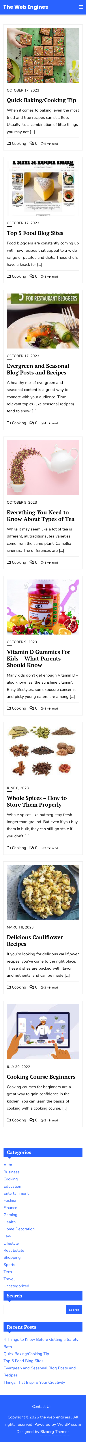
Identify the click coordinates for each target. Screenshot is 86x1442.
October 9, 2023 (22, 502)
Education (12, 1186)
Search (14, 1295)
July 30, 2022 (18, 1066)
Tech (8, 1271)
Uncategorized (16, 1286)
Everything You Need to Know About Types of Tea (41, 516)
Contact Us (42, 1406)
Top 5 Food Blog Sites (35, 233)
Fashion (10, 1200)
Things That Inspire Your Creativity (34, 1382)
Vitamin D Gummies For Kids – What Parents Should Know (38, 658)
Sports (9, 1264)
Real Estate (14, 1250)
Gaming (10, 1214)
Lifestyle (11, 1243)
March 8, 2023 (20, 927)
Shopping (12, 1257)
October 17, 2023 (23, 90)
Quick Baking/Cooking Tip (41, 100)
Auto (8, 1164)
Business (12, 1172)
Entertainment (16, 1193)
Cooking (18, 143)
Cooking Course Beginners (41, 1076)
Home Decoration (19, 1229)
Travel (9, 1279)
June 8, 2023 (18, 788)
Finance (10, 1207)
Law (7, 1236)
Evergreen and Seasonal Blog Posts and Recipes (38, 369)
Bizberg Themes (54, 1431)
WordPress (67, 1424)
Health (10, 1222)
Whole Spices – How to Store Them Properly (37, 801)
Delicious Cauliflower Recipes (35, 940)
